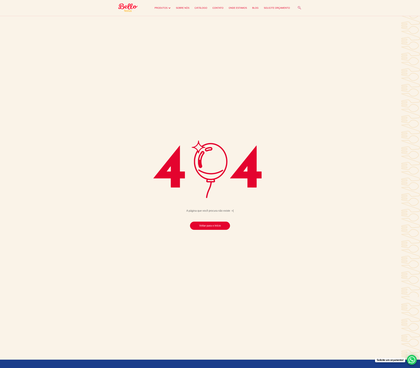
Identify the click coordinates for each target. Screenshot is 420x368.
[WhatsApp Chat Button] (412, 360)
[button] (299, 8)
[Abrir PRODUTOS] (169, 8)
